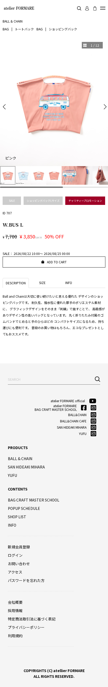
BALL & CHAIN (20, 458)
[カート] (95, 8)
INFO (12, 525)
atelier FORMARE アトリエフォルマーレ (18, 8)
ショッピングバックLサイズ (43, 201)
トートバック (24, 29)
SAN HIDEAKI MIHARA (26, 467)
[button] (4, 107)
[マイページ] (87, 8)
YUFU (12, 475)
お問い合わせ (19, 563)
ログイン (15, 555)
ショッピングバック (63, 29)
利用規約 (15, 635)
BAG (6, 29)
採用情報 (15, 610)
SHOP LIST (17, 516)
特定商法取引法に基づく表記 (32, 618)
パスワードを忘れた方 (26, 580)
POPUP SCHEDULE (24, 508)
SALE (12, 201)
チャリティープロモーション (85, 201)
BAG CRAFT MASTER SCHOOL (33, 500)
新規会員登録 (19, 546)
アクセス (15, 572)
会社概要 (15, 602)
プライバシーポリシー (26, 627)
